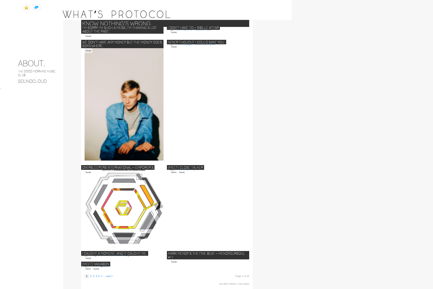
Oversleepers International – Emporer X (117, 168)
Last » (109, 276)
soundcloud (32, 81)
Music (88, 36)
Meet (173, 172)
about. (31, 63)
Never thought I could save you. (196, 42)
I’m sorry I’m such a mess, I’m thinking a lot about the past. (119, 30)
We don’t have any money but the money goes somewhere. (122, 44)
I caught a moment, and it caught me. (114, 253)
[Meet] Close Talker (185, 168)
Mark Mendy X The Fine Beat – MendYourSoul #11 (206, 255)
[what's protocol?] (146, 19)
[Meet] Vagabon (95, 264)
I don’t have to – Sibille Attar (193, 28)
